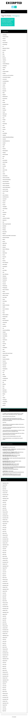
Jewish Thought (5, 191)
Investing (4, 166)
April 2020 (4, 508)
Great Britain (5, 133)
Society (4, 337)
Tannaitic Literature (6, 359)
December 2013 (5, 652)
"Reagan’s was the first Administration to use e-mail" (12, 436)
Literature (4, 214)
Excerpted (14, 3)
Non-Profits (5, 270)
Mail (3, 222)
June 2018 (4, 550)
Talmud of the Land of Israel (7, 353)
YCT (3, 395)
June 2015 (4, 618)
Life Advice (4, 212)
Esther (4, 100)
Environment (5, 98)
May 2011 (4, 710)
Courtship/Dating (6, 81)
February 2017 (5, 579)
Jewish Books (5, 175)
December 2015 (5, 606)
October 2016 (5, 587)
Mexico (4, 241)
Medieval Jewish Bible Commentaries (9, 235)
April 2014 (4, 645)
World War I (5, 390)
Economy (4, 88)
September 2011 (5, 703)
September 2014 (5, 635)
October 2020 (5, 496)
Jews (3, 193)
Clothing (4, 67)
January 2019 (5, 537)
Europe (4, 102)
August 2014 (5, 637)
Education (4, 90)
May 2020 (4, 506)
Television (4, 366)
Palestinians (5, 278)
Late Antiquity (5, 208)
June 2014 (4, 641)
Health (4, 144)
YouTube (4, 403)
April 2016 (4, 598)
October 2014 (5, 633)
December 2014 (5, 629)
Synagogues (5, 347)
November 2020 (5, 494)
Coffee (4, 69)
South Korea (5, 339)
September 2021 (5, 483)
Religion (4, 318)
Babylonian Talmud (6, 48)
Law (3, 210)
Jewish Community (6, 177)
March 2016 (5, 600)
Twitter (13, 7)
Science (4, 324)
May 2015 (4, 620)
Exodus (4, 108)
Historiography (5, 150)
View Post (4, 422)
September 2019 (5, 521)
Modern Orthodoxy (6, 249)
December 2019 (5, 515)
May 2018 (4, 552)
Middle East (5, 243)
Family (4, 112)
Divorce (4, 86)
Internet (4, 164)
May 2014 (4, 643)
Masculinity (5, 231)
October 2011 (5, 701)
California (4, 59)
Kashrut (4, 202)
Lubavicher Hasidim (6, 218)
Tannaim (4, 357)
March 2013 (5, 670)
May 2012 (4, 687)
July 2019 (4, 525)
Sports (4, 341)
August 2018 (5, 546)
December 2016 (5, 583)
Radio (4, 310)
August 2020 (5, 500)
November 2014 (5, 631)
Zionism (4, 405)
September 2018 (5, 544)
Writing (4, 393)
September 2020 (5, 498)
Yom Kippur (5, 399)
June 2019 (4, 527)
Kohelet (4, 204)
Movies (4, 254)
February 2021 (5, 490)
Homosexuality (5, 154)
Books (4, 56)
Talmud (4, 351)
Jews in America (5, 195)
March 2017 (5, 577)
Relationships (5, 316)
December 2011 (5, 697)
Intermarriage (5, 162)
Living (4, 216)
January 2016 (5, 604)
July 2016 (4, 593)
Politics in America (6, 293)
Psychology (5, 301)
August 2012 (5, 681)
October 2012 (5, 678)
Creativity (4, 83)
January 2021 (5, 492)
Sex (3, 328)
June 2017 (4, 571)
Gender (4, 127)
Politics (4, 291)
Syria (3, 349)
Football (4, 119)
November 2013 (5, 654)
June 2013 (4, 664)
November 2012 (5, 676)
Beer (3, 52)
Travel (4, 370)
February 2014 (5, 649)
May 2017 (4, 573)
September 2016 (5, 589)
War (3, 382)
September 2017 (5, 566)
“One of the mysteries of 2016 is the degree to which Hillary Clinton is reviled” (8, 20)
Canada (4, 61)
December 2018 (5, 539)
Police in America (6, 289)
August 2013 (5, 660)
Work (3, 388)
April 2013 (4, 668)
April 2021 (4, 488)
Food (3, 117)
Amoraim (4, 40)
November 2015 (5, 608)
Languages (5, 206)
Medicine (4, 233)
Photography (5, 287)
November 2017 (5, 562)
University (4, 380)
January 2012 (5, 695)
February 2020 (5, 512)
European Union (5, 104)
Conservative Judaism (6, 77)
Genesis (4, 129)
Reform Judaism (5, 314)
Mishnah (4, 247)
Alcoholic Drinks (5, 36)
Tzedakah (4, 376)
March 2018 (5, 556)
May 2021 (4, 486)
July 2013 (4, 662)
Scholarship (5, 322)
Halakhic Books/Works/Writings (8, 137)
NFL (3, 268)
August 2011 (5, 705)
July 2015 (4, 616)
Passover (4, 281)
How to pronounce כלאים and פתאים (9, 416)
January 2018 (5, 560)
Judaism (4, 200)
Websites (4, 384)
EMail (4, 92)
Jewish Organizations (6, 187)
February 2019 (5, 535)
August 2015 (5, 614)
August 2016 (5, 591)
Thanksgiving (5, 368)
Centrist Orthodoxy (6, 63)
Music (4, 258)
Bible (3, 54)
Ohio (3, 272)
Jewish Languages (6, 185)
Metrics (4, 239)
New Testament (5, 262)
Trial (3, 372)
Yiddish (4, 397)
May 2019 (4, 529)
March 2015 (5, 624)
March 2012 (5, 691)
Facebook (4, 110)
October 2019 (5, 519)
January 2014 (5, 651)
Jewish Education (6, 181)
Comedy (4, 73)
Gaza (3, 125)
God (3, 131)
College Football (5, 71)
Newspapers (5, 266)
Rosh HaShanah (5, 320)
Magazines (4, 220)
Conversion (5, 79)
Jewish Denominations (7, 179)
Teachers (4, 361)
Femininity (4, 115)
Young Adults (5, 401)
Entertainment (5, 96)
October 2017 (5, 564)
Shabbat (4, 332)
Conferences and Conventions (8, 75)
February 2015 (5, 625)
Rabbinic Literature (6, 305)
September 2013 (5, 658)
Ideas (3, 156)
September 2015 (5, 612)
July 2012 (4, 683)
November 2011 (5, 699)
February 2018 (5, 558)
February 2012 (5, 693)
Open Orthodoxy (5, 274)
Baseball (4, 50)
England (4, 94)
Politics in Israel (5, 295)
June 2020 (4, 504)
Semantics (4, 326)
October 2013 (5, 656)
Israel (3, 171)
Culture (4, 85)
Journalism (4, 198)
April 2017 (4, 575)
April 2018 (4, 554)
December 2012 (5, 674)
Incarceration (5, 160)
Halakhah (4, 135)
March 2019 (5, 533)
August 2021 (5, 485)
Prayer (4, 299)
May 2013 (4, 666)
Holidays (4, 152)
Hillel (3, 146)
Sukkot (4, 345)
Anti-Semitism (5, 42)
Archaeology (5, 44)
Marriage (4, 227)
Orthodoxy (4, 276)
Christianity (5, 65)
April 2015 (4, 622)
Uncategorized (5, 378)
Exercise (4, 106)
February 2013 (5, 672)
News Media (5, 264)
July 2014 (4, 639)
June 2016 (4, 595)
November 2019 (5, 517)
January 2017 (5, 581)
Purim (4, 303)
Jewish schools (5, 189)
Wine (3, 386)
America (4, 38)
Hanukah (4, 139)
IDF (3, 158)
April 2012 (4, 689)
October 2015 (5, 610)
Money (4, 251)
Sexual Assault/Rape (6, 330)
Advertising (5, 34)
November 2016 (5, 585)
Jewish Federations (6, 183)
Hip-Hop (4, 148)
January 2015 (5, 627)
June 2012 (4, 685)
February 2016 (5, 602)
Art (3, 46)
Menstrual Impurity (6, 237)
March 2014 (5, 647)
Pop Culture (5, 297)
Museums (4, 256)
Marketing (4, 225)
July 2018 (4, 548)
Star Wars (4, 343)
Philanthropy (5, 285)
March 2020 (5, 510)
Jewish (4, 173)
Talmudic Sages (5, 355)
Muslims (4, 260)
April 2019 (4, 531)
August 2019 (5, 523)
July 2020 (4, 502)
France (4, 121)
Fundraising (5, 123)
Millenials (4, 245)
